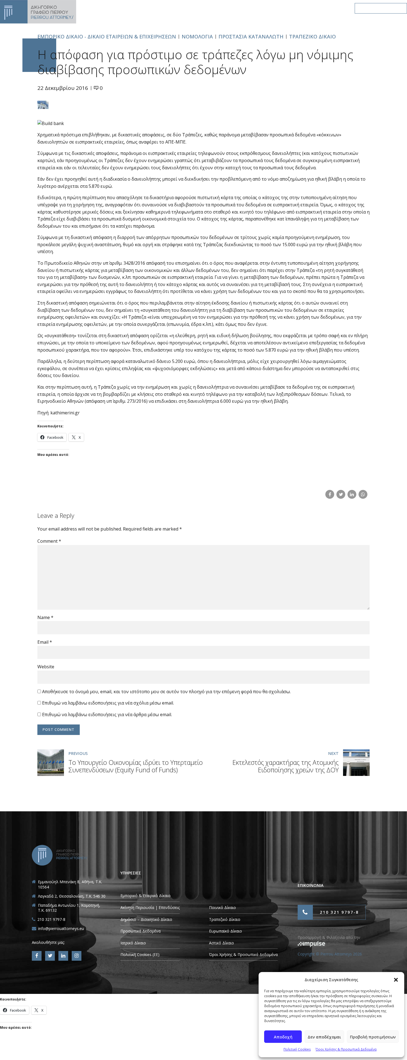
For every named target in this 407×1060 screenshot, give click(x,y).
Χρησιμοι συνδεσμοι (255, 8)
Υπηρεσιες (209, 8)
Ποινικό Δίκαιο (222, 907)
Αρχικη (136, 8)
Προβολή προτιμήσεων (373, 1037)
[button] (396, 980)
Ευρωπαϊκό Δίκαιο (225, 931)
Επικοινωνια (328, 8)
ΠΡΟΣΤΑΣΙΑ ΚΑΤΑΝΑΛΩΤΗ (251, 36)
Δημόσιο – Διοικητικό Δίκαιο (146, 919)
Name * (45, 617)
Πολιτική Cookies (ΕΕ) (139, 954)
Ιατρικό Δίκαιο (133, 942)
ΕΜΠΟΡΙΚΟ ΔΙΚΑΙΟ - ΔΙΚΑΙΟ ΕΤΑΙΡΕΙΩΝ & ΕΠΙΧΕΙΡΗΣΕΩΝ (106, 36)
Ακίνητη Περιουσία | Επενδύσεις (150, 907)
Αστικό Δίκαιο (221, 942)
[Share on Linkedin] (351, 494)
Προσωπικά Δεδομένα (140, 931)
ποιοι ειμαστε (170, 8)
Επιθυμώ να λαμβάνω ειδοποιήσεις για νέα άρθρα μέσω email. (107, 714)
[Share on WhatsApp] (363, 494)
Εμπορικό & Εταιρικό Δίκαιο (145, 895)
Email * (44, 642)
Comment (49, 541)
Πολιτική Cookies (297, 1049)
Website (45, 667)
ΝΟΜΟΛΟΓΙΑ (197, 36)
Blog (295, 8)
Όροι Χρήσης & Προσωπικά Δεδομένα (346, 1049)
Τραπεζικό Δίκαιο (224, 919)
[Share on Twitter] (340, 494)
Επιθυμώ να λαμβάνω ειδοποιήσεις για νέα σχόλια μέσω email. (108, 703)
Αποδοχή (283, 1037)
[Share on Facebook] (329, 494)
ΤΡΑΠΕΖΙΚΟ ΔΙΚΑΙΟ (312, 36)
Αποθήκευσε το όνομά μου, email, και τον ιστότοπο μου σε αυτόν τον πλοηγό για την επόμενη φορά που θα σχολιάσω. (166, 692)
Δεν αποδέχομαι (324, 1037)
